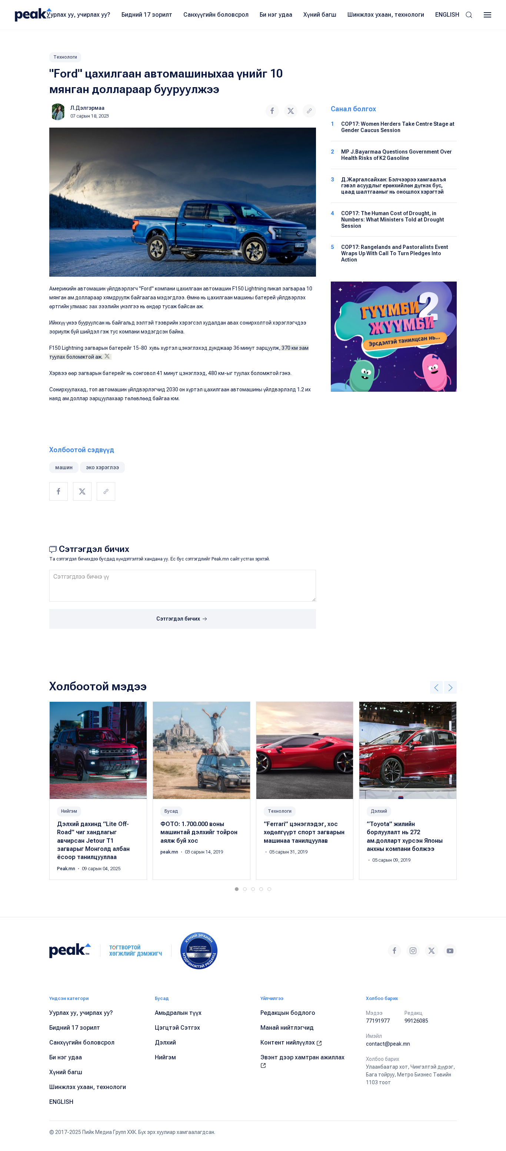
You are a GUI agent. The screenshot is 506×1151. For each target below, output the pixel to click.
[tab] (237, 889)
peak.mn (169, 852)
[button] (469, 15)
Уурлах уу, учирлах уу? (78, 14)
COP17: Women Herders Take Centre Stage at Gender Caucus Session (398, 127)
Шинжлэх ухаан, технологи (385, 14)
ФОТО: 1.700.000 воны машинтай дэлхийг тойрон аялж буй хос (198, 832)
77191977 (378, 1021)
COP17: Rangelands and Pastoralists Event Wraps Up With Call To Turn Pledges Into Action (394, 253)
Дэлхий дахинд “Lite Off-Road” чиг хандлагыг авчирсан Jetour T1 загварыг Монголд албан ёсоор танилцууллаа (93, 841)
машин (64, 467)
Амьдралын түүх (178, 1012)
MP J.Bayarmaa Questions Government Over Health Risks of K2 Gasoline (396, 155)
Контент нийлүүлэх (288, 1042)
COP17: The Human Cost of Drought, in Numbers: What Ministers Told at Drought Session (392, 219)
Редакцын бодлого (287, 1012)
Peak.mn (66, 868)
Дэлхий (379, 811)
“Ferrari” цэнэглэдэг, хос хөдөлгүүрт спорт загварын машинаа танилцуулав (304, 832)
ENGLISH (447, 14)
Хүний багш (319, 14)
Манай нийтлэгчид (287, 1027)
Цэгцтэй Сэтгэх (177, 1027)
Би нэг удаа (276, 14)
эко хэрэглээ (102, 467)
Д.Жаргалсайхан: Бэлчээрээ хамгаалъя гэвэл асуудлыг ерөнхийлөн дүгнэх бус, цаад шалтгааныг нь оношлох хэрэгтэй (393, 186)
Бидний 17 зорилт (146, 14)
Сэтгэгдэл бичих (178, 619)
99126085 (416, 1021)
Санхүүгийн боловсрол (216, 14)
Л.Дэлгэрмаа (87, 108)
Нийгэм (69, 811)
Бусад (171, 811)
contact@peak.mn (388, 1044)
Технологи (65, 57)
